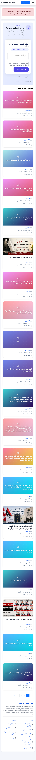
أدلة (32, 720)
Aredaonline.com (8, 3)
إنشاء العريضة (20, 69)
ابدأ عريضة (25, 2)
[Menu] (33, 3)
